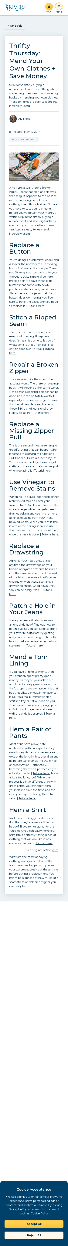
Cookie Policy (40, 1213)
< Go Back (15, 25)
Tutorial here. (36, 306)
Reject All (34, 1235)
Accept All (34, 1224)
